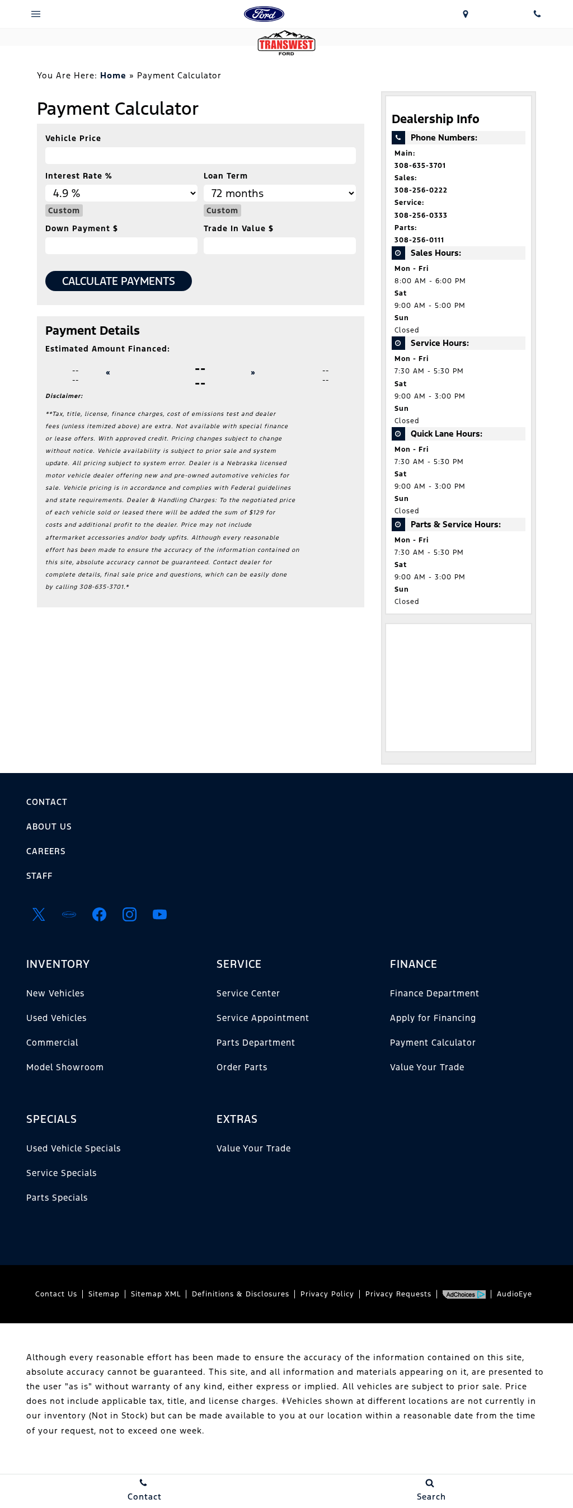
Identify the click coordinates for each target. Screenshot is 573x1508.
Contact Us (56, 1294)
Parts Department (256, 1042)
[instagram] (129, 914)
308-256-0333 (421, 215)
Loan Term (226, 176)
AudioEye (514, 1294)
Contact (47, 802)
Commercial (52, 1042)
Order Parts (242, 1067)
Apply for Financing (433, 1018)
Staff (39, 875)
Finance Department (435, 993)
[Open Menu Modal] (36, 14)
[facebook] (99, 914)
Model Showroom (65, 1067)
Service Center (248, 993)
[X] (38, 914)
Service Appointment (263, 1018)
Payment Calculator (433, 1042)
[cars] (69, 914)
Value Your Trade (427, 1067)
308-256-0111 (419, 240)
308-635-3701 (420, 165)
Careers (45, 851)
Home (113, 75)
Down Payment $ (81, 228)
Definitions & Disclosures (240, 1294)
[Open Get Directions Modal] (465, 14)
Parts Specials (57, 1197)
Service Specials (61, 1173)
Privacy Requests (398, 1294)
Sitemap (104, 1294)
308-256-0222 (421, 190)
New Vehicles (55, 993)
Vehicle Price (73, 138)
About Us (49, 826)
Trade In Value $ (239, 228)
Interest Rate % (78, 176)
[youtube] (159, 914)
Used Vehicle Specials (73, 1148)
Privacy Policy (327, 1294)
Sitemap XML (156, 1294)
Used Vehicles (56, 1018)
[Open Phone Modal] (537, 14)
